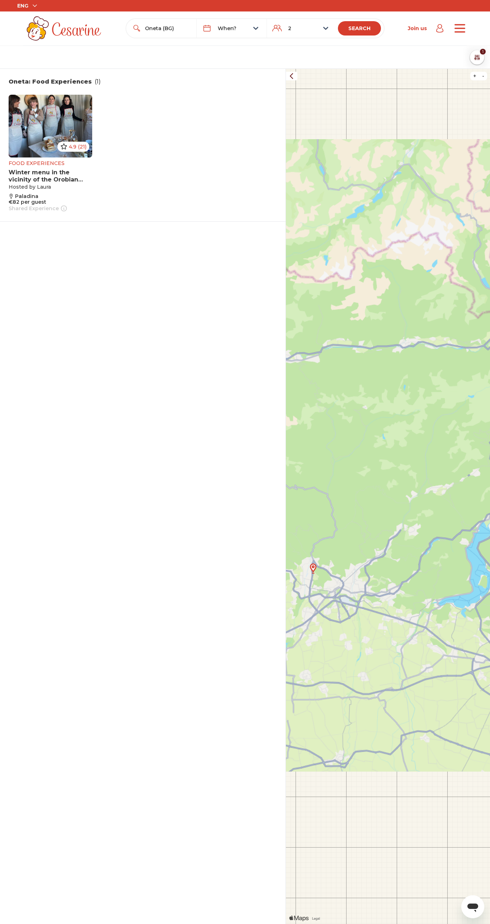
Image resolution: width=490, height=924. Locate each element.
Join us (417, 28)
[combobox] (167, 28)
